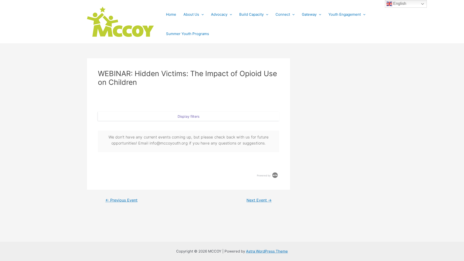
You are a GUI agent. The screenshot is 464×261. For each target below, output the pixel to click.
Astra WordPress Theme (267, 251)
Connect (283, 14)
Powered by (264, 175)
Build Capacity (251, 14)
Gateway (309, 14)
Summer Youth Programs (187, 33)
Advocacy (219, 14)
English (399, 3)
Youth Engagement (344, 14)
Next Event (259, 200)
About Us (191, 14)
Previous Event (121, 200)
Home (171, 14)
